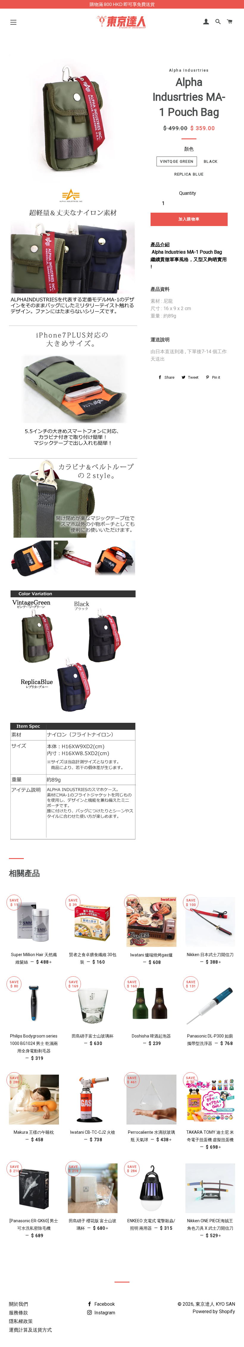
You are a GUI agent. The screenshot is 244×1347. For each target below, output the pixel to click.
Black (211, 161)
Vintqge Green (176, 161)
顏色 (189, 149)
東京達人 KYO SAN (215, 1304)
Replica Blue (189, 174)
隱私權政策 (21, 1321)
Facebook (104, 1304)
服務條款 (18, 1313)
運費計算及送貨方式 (30, 1330)
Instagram (104, 1313)
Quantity (187, 193)
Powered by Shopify (214, 1311)
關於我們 (18, 1304)
